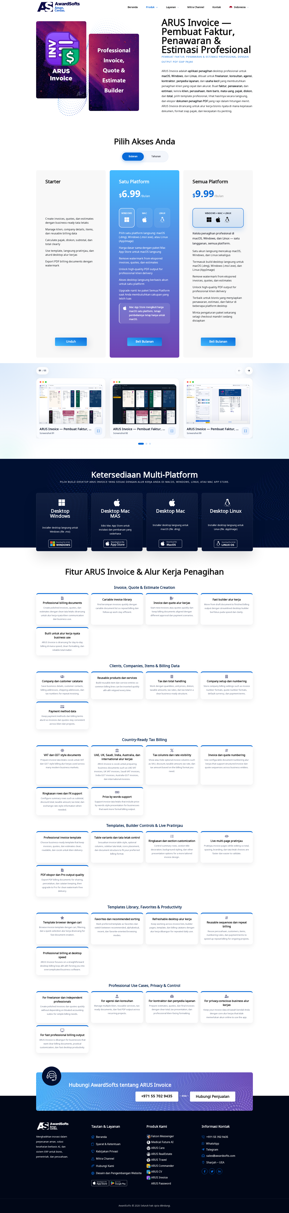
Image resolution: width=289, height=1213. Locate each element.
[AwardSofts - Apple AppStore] (100, 1183)
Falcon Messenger (162, 1136)
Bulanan (133, 156)
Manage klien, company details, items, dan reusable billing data (69, 232)
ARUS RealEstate (161, 1154)
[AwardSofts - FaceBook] (205, 1171)
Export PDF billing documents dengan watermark (68, 264)
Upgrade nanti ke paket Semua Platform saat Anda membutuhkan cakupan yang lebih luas (144, 295)
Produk (150, 7)
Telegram (212, 1149)
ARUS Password (161, 1183)
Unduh (71, 341)
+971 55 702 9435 (156, 1096)
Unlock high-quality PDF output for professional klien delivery (141, 271)
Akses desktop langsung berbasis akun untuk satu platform (143, 282)
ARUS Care (158, 1148)
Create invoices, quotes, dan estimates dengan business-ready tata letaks (69, 221)
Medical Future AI (162, 1142)
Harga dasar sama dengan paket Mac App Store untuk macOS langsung (142, 250)
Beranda (133, 7)
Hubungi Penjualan (212, 1096)
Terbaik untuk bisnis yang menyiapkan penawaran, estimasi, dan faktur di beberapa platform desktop (217, 302)
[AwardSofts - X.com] (212, 1171)
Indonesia (239, 7)
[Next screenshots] (249, 371)
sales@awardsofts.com (220, 1156)
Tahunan (156, 156)
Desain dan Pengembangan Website (119, 1173)
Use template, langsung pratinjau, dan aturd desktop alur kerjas (69, 253)
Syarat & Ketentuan (108, 1144)
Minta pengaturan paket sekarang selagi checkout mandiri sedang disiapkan (214, 317)
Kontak (216, 7)
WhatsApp (212, 1143)
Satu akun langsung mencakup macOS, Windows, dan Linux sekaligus (216, 253)
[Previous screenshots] (239, 371)
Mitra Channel (195, 7)
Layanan (171, 7)
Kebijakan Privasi (107, 1151)
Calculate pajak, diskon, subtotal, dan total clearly (68, 242)
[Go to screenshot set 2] (146, 444)
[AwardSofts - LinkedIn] (219, 1171)
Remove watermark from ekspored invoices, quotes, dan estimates (140, 261)
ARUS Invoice (159, 1177)
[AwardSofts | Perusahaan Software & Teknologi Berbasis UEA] (58, 7)
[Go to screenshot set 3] (150, 444)
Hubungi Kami (105, 1166)
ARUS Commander (162, 1166)
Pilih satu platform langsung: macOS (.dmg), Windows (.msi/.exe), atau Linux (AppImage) (143, 237)
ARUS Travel (159, 1160)
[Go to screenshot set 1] (141, 444)
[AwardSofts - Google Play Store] (118, 1183)
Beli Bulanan (145, 341)
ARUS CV (156, 1171)
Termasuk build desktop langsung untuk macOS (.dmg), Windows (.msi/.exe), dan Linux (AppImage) (218, 266)
